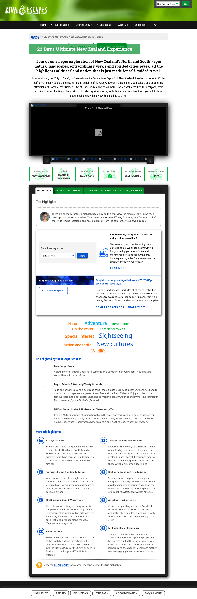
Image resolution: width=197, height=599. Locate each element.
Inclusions (75, 190)
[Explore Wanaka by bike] (121, 159)
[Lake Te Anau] (106, 159)
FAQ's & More (134, 190)
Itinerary (91, 190)
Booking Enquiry (84, 24)
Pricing (59, 190)
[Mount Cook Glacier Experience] (74, 159)
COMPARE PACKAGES (110, 307)
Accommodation (111, 190)
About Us (123, 24)
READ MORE (118, 268)
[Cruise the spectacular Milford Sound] (90, 159)
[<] (33, 190)
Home (43, 24)
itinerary (61, 565)
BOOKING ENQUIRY (53, 290)
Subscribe (140, 24)
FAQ (155, 24)
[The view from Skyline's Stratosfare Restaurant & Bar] (137, 159)
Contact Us (105, 24)
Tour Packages (61, 24)
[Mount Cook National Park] (59, 159)
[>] (163, 190)
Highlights (44, 190)
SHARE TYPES (137, 307)
